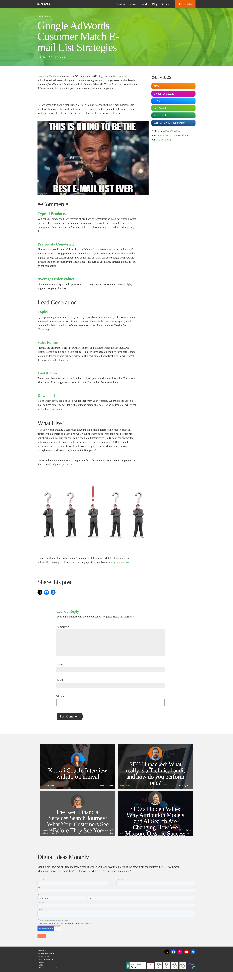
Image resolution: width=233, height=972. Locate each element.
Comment (62, 626)
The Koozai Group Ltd (50, 968)
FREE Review (185, 4)
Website (60, 696)
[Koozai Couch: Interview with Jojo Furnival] (77, 766)
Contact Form (163, 139)
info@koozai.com (168, 135)
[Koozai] (43, 4)
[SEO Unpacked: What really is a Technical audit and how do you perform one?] (155, 766)
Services (120, 4)
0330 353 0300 (171, 131)
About (133, 4)
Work (144, 4)
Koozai (40, 16)
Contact (166, 4)
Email (60, 680)
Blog (154, 4)
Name (60, 664)
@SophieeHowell (122, 562)
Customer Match (46, 76)
